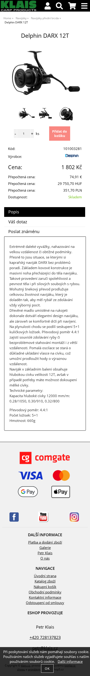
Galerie (45, 547)
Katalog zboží (45, 581)
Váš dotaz (17, 221)
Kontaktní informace (45, 597)
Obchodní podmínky (45, 592)
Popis (13, 212)
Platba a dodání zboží (45, 542)
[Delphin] (72, 157)
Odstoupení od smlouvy (45, 602)
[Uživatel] (47, 7)
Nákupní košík (45, 586)
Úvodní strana (45, 575)
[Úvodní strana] (18, 10)
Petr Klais (45, 553)
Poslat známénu (23, 231)
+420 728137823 (45, 637)
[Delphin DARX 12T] (45, 73)
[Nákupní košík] (72, 7)
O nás (45, 558)
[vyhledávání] (59, 7)
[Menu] (84, 6)
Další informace (70, 661)
